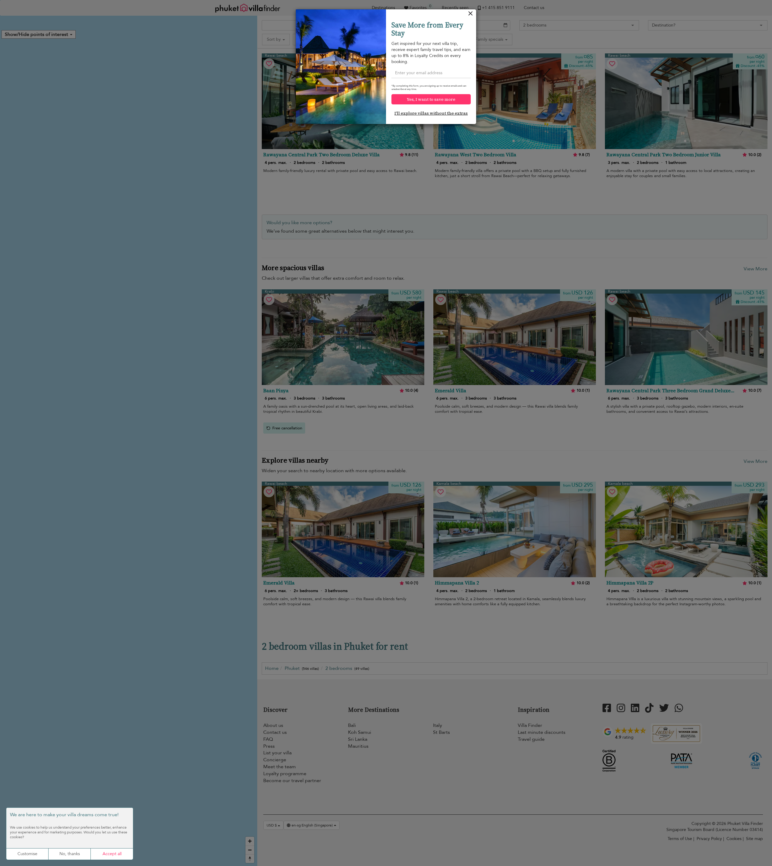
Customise (27, 854)
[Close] (470, 15)
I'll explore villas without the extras (431, 113)
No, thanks (69, 854)
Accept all (112, 854)
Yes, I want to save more (431, 99)
